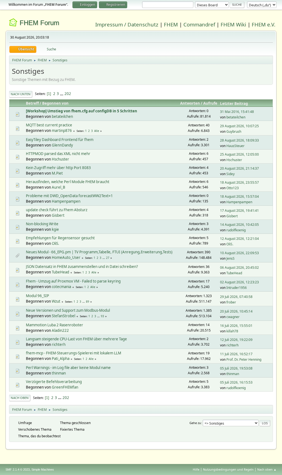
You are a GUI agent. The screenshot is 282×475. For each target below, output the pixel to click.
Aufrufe (210, 103)
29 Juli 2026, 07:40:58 (236, 296)
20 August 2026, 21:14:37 (239, 168)
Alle (96, 131)
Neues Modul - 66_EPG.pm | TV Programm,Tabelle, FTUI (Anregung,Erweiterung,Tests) (99, 251)
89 (87, 301)
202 (67, 93)
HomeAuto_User (66, 257)
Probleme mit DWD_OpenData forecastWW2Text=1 (69, 195)
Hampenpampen (66, 201)
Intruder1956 (236, 287)
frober (231, 302)
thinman (59, 373)
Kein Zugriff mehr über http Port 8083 (58, 167)
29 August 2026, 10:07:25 (239, 126)
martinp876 (62, 130)
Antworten (190, 103)
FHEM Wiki (233, 24)
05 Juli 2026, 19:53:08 (236, 368)
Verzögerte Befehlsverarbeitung (54, 381)
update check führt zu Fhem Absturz (56, 209)
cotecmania (61, 286)
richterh (59, 344)
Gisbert (58, 215)
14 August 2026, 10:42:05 (239, 224)
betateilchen (62, 116)
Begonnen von (55, 103)
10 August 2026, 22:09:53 (239, 253)
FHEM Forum (39, 22)
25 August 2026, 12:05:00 (239, 154)
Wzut (56, 301)
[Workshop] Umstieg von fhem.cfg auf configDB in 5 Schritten (81, 110)
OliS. (55, 243)
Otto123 (232, 188)
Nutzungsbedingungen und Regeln (228, 469)
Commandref (199, 24)
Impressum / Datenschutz (126, 24)
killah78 (232, 331)
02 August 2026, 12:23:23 (239, 282)
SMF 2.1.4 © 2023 (18, 469)
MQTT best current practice (49, 125)
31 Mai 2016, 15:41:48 (237, 111)
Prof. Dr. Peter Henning (243, 359)
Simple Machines (42, 469)
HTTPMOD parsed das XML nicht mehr (58, 153)
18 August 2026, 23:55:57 (239, 182)
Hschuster (60, 159)
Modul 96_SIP (37, 295)
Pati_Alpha (60, 358)
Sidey (230, 174)
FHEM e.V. (263, 24)
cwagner (233, 316)
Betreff (32, 103)
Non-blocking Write (42, 223)
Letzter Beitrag (234, 103)
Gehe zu (195, 423)
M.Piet (57, 173)
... (62, 93)
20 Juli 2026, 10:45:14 (236, 311)
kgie (55, 229)
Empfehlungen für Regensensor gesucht (60, 237)
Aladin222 (60, 330)
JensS (230, 258)
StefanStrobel (63, 315)
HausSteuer (235, 145)
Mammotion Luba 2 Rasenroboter (54, 324)
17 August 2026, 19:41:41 (239, 210)
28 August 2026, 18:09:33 (239, 140)
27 (107, 258)
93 (102, 316)
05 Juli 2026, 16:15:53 (236, 382)
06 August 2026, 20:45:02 (239, 267)
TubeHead (60, 272)
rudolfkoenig (236, 230)
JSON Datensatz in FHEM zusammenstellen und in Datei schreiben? (82, 266)
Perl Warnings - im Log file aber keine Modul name (68, 367)
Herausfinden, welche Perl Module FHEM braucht (67, 181)
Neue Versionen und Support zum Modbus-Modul (68, 310)
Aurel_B (58, 187)
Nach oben (20, 398)
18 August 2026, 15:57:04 (239, 196)
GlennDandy (62, 145)
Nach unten (21, 94)
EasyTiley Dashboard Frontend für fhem (59, 139)
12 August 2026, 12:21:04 (239, 238)
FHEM (171, 24)
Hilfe (196, 469)
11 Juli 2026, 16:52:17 (236, 354)
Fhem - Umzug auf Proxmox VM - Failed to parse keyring (73, 281)
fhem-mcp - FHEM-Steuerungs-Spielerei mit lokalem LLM (73, 353)
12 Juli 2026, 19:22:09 (236, 339)
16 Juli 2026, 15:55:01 (236, 325)
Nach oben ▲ (266, 469)
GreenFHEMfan (65, 387)
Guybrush (233, 131)
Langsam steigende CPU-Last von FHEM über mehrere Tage (76, 338)
